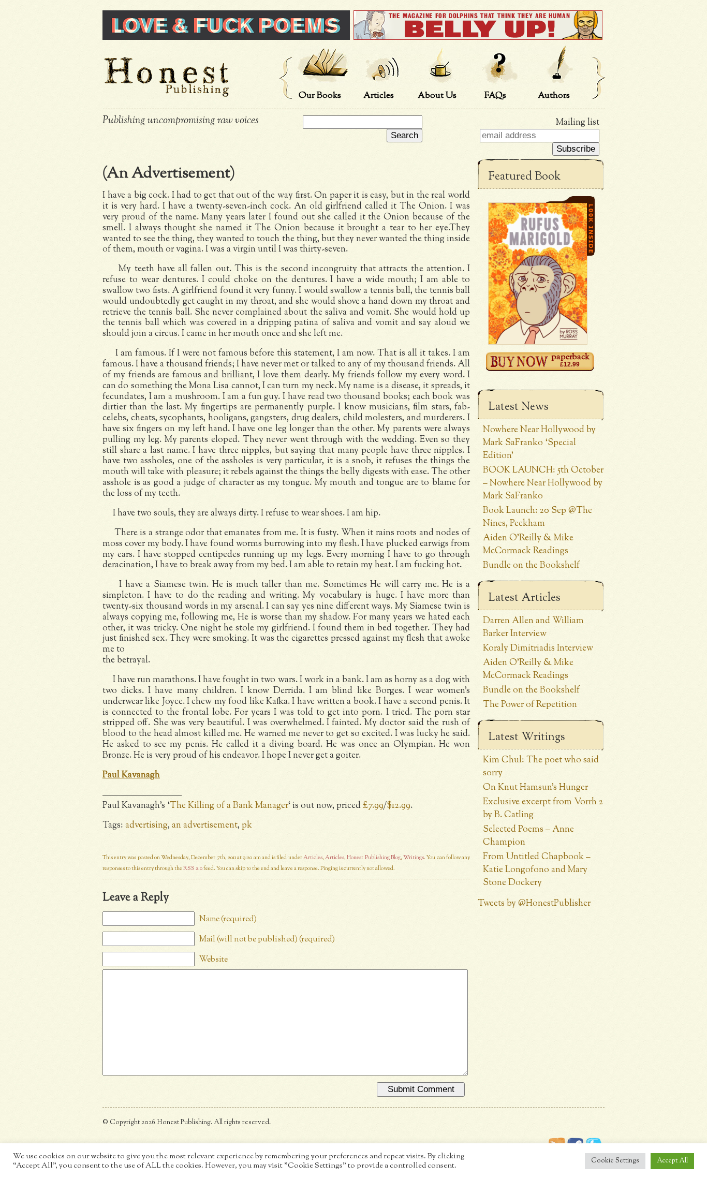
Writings (413, 858)
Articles (312, 858)
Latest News (518, 407)
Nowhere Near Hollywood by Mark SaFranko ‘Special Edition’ (539, 442)
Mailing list (577, 122)
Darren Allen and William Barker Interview (533, 627)
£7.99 (373, 805)
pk (247, 825)
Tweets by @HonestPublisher (534, 903)
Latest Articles (524, 598)
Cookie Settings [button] (615, 1161)
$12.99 (398, 805)
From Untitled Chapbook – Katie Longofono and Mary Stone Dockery (537, 869)
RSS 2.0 (192, 869)
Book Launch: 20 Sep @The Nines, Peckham (537, 517)
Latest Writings (526, 737)
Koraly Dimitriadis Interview (538, 648)
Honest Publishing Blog (373, 858)
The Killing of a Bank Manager (229, 805)
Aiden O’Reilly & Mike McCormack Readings (528, 544)
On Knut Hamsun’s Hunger (535, 787)
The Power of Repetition (530, 704)
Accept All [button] (672, 1161)
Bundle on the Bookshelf (531, 565)
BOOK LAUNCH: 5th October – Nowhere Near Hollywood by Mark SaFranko (543, 483)
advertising (146, 825)
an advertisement (205, 825)
